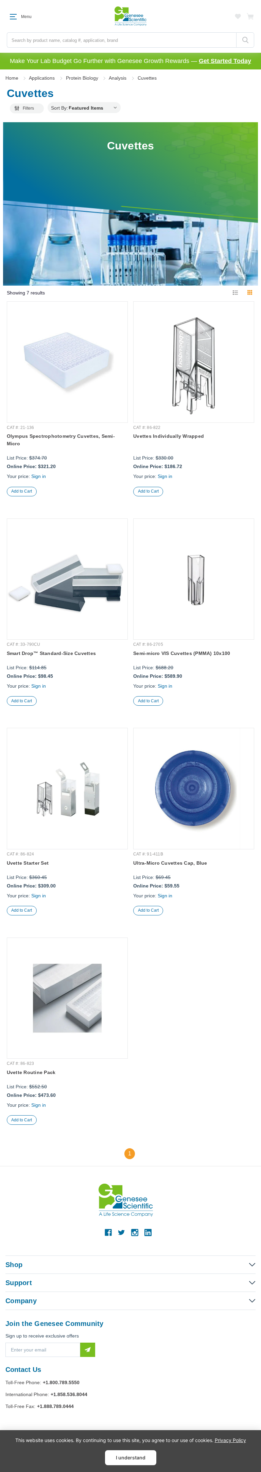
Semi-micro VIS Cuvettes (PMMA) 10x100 (181, 653)
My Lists (237, 16)
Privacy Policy (230, 1440)
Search (245, 40)
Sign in (38, 476)
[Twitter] (121, 1232)
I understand (130, 1457)
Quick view (67, 389)
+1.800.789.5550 (61, 1382)
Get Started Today (225, 61)
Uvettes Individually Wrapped (168, 436)
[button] (27, 108)
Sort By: (59, 108)
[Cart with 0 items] (250, 16)
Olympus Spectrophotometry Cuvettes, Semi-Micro (61, 439)
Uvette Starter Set (28, 863)
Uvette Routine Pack (31, 1072)
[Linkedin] (148, 1232)
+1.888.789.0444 (55, 1406)
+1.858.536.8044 (69, 1394)
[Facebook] (108, 1232)
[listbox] (94, 107)
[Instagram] (134, 1232)
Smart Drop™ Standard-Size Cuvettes (51, 653)
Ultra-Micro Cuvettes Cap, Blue (170, 863)
